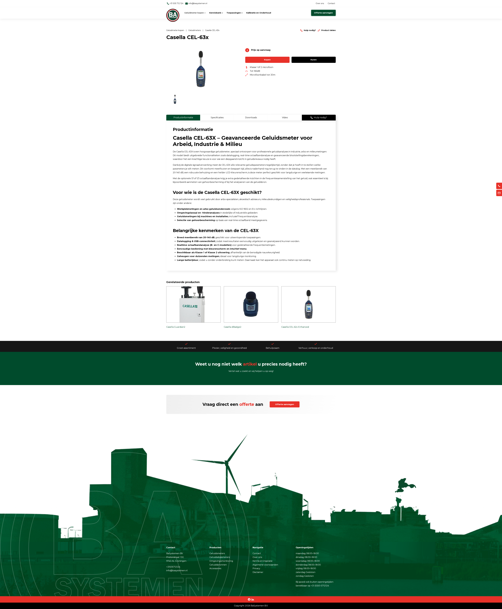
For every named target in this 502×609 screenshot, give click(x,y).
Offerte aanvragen (323, 13)
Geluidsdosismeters (219, 557)
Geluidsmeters (217, 553)
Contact (331, 3)
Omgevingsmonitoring (221, 561)
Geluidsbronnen (218, 565)
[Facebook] (249, 599)
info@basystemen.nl (197, 3)
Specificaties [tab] (217, 117)
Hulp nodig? (309, 30)
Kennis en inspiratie (262, 561)
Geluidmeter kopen (194, 13)
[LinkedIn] (252, 599)
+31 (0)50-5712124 (320, 585)
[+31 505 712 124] (499, 186)
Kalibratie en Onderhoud (258, 13)
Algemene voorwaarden (265, 565)
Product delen (328, 30)
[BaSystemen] (172, 12)
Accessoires (215, 568)
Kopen (267, 60)
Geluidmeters (194, 30)
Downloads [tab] (251, 117)
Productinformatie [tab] (183, 117)
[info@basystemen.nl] (499, 193)
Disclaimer (258, 572)
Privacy (256, 568)
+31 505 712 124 (176, 3)
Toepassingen (234, 13)
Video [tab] (285, 117)
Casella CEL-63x (212, 30)
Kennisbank (215, 13)
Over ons (320, 3)
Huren (313, 60)
